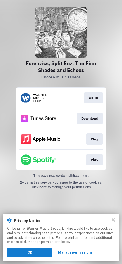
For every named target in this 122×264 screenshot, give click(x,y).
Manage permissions (75, 252)
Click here (39, 187)
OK (30, 252)
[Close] (113, 219)
